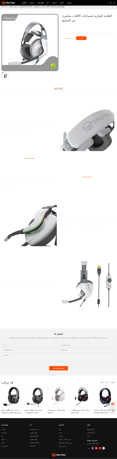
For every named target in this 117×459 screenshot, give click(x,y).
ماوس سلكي (62, 446)
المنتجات (112, 382)
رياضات (102, 382)
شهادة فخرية (33, 439)
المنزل (3, 429)
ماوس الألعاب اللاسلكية (65, 443)
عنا (2, 436)
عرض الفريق (33, 433)
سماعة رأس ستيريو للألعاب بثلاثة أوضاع (80, 411)
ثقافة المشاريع (34, 436)
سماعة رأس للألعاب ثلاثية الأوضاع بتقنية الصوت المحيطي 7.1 (11, 411)
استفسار (81, 38)
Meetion (4, 7)
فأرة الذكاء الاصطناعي (25, 7)
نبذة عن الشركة (34, 429)
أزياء (107, 382)
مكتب (11, 7)
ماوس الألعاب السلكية (64, 439)
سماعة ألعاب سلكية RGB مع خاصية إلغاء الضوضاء (104, 411)
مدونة (88, 436)
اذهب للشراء (68, 38)
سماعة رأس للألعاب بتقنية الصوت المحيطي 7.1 (33, 411)
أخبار (2, 443)
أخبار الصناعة (91, 433)
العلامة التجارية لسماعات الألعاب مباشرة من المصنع (49, 7)
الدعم (3, 439)
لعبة (59, 429)
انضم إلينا (32, 446)
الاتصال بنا (4, 446)
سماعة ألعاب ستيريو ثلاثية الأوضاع (56, 411)
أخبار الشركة (90, 429)
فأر (16, 7)
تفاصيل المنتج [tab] (58, 88)
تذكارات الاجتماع (34, 442)
